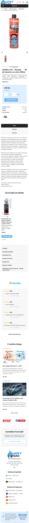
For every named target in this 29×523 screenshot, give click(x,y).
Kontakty (4, 248)
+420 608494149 (15, 456)
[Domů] (1, 8)
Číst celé (5, 376)
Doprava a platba (7, 265)
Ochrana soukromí (7, 258)
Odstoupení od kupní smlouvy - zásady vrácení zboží (12, 269)
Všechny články (14, 413)
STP (26, 110)
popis (14, 125)
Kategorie (14, 6)
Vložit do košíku (11, 99)
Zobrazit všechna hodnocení (14, 334)
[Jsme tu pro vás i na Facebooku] (14, 468)
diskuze (14, 129)
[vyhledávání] (17, 2)
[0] (20, 2)
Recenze (14, 133)
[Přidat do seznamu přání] (2, 52)
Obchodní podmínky (7, 251)
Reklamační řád (6, 255)
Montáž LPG (5, 262)
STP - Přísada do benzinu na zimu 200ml (9, 10)
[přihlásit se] (23, 2)
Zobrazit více (5, 81)
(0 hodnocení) (14, 66)
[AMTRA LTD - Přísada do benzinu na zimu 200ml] (5, 58)
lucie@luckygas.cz (15, 458)
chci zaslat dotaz (14, 441)
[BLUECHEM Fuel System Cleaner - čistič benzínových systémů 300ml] (7, 206)
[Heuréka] (14, 284)
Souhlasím (23, 514)
